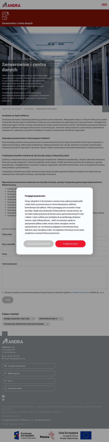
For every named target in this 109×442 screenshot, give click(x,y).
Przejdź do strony (70, 243)
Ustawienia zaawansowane (38, 243)
